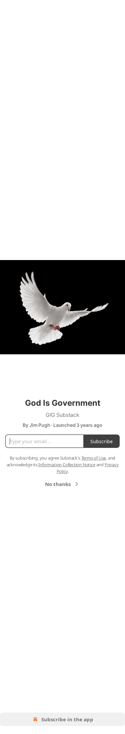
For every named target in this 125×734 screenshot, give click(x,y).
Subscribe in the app (67, 719)
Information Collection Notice (66, 465)
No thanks (58, 484)
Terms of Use (93, 458)
